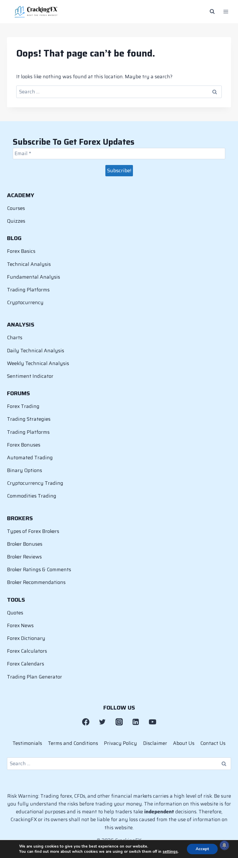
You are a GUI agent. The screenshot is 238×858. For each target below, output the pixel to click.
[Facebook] (85, 722)
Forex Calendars (25, 663)
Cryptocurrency (25, 302)
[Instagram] (119, 722)
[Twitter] (102, 722)
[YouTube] (152, 722)
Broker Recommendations (36, 582)
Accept (202, 849)
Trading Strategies (29, 419)
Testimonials (27, 743)
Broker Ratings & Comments (39, 569)
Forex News (20, 625)
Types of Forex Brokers (33, 531)
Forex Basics (21, 251)
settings (170, 851)
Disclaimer (155, 743)
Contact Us (213, 743)
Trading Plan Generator (34, 677)
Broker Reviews (24, 556)
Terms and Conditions (73, 743)
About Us (183, 743)
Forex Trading (23, 406)
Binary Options (24, 470)
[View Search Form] (212, 11)
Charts (14, 337)
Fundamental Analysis (33, 277)
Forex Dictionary (26, 638)
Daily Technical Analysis (35, 350)
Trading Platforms (28, 289)
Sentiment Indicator (30, 376)
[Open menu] (225, 11)
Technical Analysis (29, 264)
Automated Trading (30, 457)
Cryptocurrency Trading (35, 483)
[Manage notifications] (224, 845)
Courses (16, 208)
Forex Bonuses (23, 445)
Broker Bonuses (24, 544)
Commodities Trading (31, 496)
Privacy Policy (120, 743)
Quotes (15, 612)
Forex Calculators (27, 651)
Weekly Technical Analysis (38, 363)
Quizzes (16, 221)
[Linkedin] (136, 722)
